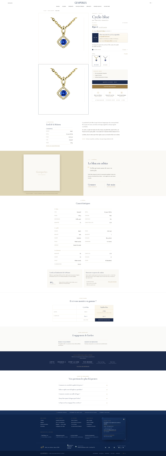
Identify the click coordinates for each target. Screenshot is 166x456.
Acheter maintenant (110, 86)
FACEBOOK (101, 453)
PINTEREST (107, 453)
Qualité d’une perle (60, 420)
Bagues (42, 422)
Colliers (42, 420)
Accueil (45, 10)
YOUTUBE (113, 453)
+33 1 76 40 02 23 (108, 426)
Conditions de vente (91, 426)
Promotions (89, 424)
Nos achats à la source (76, 422)
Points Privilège (90, 422)
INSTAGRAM (95, 453)
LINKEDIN (118, 453)
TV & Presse (74, 424)
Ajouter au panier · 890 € (110, 82)
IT (125, 453)
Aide (154, 3)
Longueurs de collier (60, 426)
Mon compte (89, 420)
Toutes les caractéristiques (53, 145)
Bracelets (43, 426)
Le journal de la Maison (76, 426)
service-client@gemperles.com (110, 429)
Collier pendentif (51, 10)
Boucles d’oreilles (44, 424)
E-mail (119, 100)
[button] (83, 385)
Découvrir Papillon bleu (104, 319)
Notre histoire (74, 420)
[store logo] (81, 3)
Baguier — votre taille (61, 424)
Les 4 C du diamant (60, 422)
